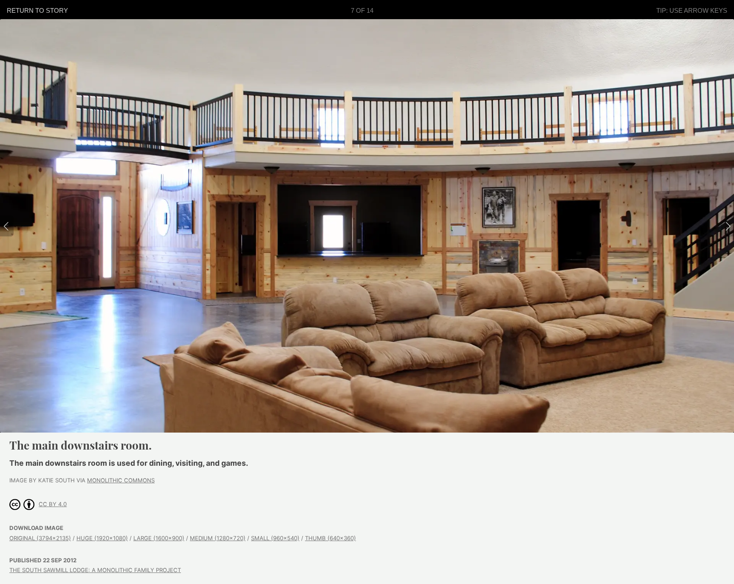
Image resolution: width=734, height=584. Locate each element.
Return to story (37, 10)
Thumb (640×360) (330, 538)
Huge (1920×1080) (102, 538)
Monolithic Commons (121, 480)
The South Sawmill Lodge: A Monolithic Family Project (95, 570)
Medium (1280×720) (218, 538)
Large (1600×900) (158, 538)
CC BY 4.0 (53, 504)
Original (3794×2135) (40, 538)
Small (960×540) (275, 538)
